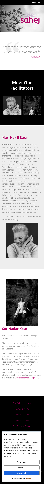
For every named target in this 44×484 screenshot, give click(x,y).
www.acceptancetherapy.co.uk (27, 377)
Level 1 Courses (22, 414)
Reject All (21, 467)
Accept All (21, 473)
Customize (21, 462)
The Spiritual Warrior (22, 426)
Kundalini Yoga (22, 408)
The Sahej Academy (22, 403)
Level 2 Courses (22, 420)
